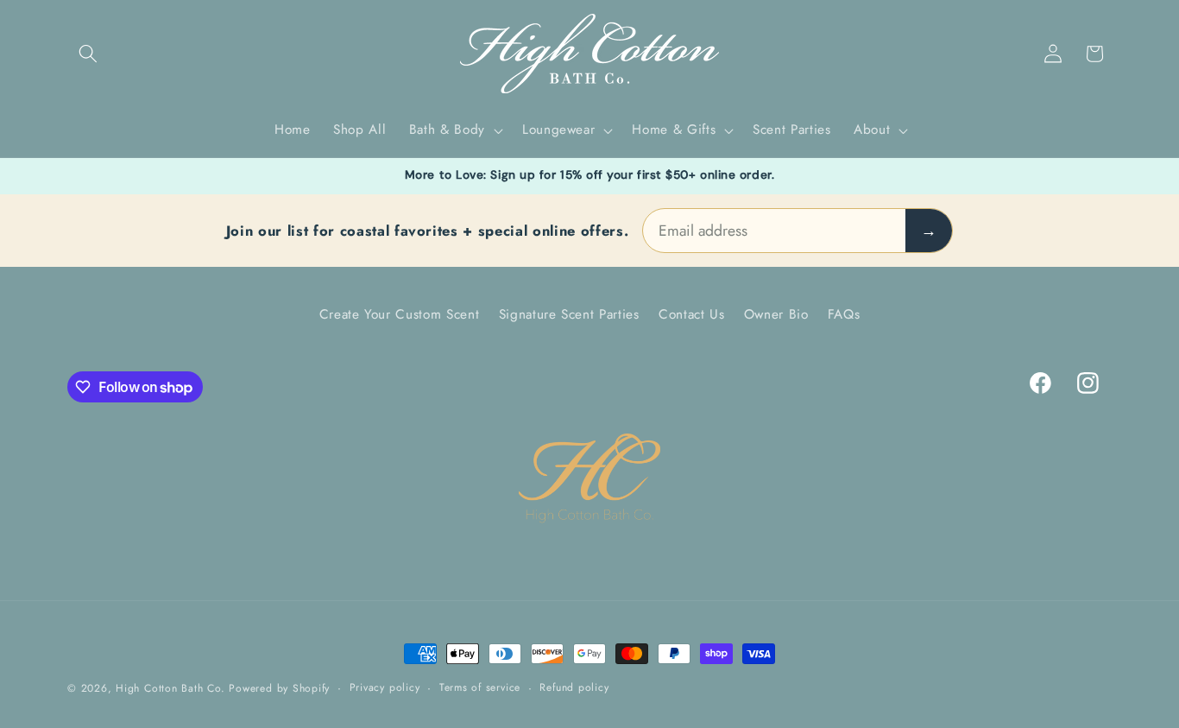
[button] (88, 53)
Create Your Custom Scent (399, 314)
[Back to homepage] (589, 479)
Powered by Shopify (279, 688)
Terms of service (479, 687)
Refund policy (573, 687)
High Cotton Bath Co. (170, 688)
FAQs (844, 314)
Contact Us (692, 314)
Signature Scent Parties (569, 314)
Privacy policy (385, 687)
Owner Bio (776, 314)
